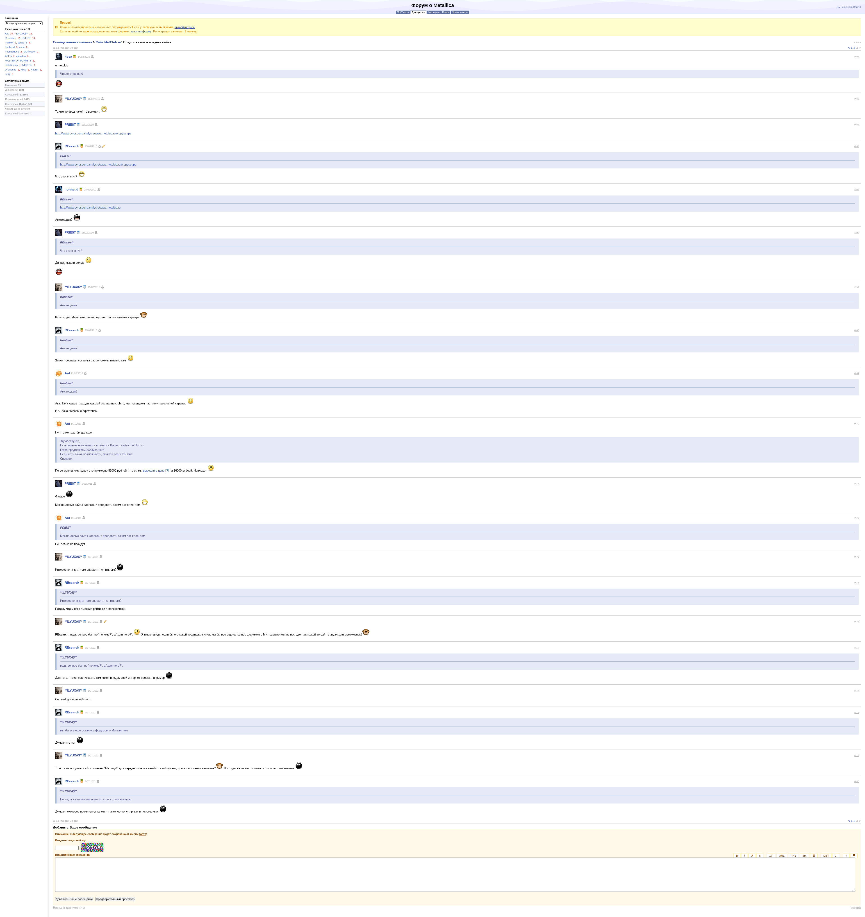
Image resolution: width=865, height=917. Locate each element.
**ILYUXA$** (23, 33)
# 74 (856, 582)
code (23, 47)
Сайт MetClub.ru (108, 42)
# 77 (856, 690)
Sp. (804, 855)
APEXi (10, 56)
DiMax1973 (25, 104)
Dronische (12, 69)
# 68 (856, 330)
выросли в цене (153, 470)
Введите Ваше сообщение (455, 854)
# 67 (856, 287)
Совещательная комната (72, 42)
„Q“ (771, 855)
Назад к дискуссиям (69, 907)
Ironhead (11, 47)
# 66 (856, 232)
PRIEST (29, 38)
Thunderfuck (14, 51)
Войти (856, 7)
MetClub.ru (403, 12)
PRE (793, 855)
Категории (433, 12)
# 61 (856, 56)
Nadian (36, 69)
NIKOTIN (29, 65)
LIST (826, 855)
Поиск (445, 12)
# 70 (856, 423)
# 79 (856, 755)
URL (782, 855)
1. (836, 855)
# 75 (856, 621)
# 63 (856, 124)
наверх (855, 907)
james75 (24, 42)
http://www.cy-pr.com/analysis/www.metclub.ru (90, 207)
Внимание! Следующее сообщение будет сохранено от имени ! (101, 834)
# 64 (856, 146)
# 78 (856, 712)
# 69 (856, 373)
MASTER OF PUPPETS (20, 60)
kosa (25, 69)
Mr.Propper (31, 51)
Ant (9, 33)
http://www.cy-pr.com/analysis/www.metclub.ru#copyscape (93, 133)
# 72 (856, 518)
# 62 (856, 99)
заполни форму (140, 31)
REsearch (13, 38)
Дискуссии (418, 12)
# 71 (856, 483)
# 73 (856, 557)
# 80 (856, 781)
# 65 (856, 189)
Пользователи (460, 12)
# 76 (856, 647)
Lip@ (9, 74)
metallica (22, 56)
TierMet (11, 42)
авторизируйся (185, 27)
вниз (857, 42)
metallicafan (13, 65)
